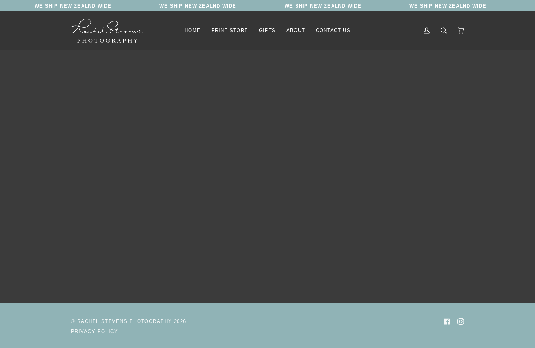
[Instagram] (460, 321)
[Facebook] (447, 321)
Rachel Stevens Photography (124, 321)
